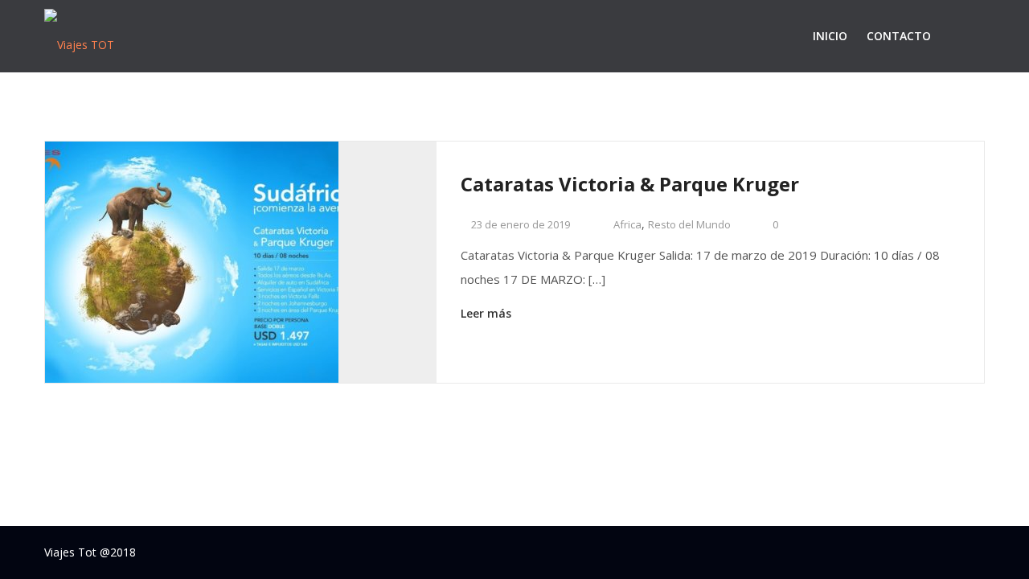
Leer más (487, 313)
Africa (627, 224)
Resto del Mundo (689, 224)
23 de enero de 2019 (519, 224)
